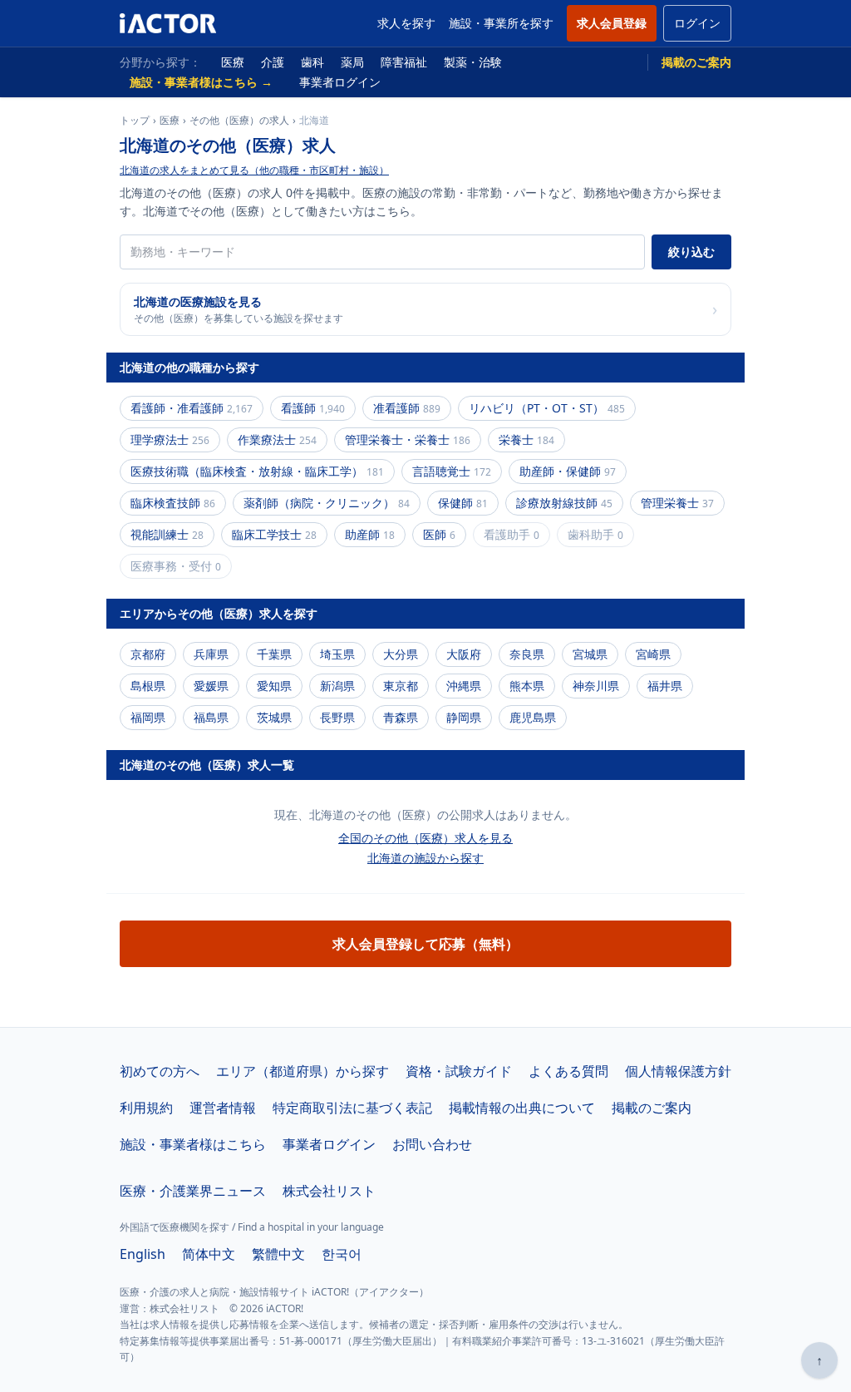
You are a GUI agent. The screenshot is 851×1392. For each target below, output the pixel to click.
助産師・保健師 (567, 471)
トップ (135, 120)
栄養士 (526, 439)
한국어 (342, 1254)
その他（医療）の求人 (239, 120)
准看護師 (406, 408)
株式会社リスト (329, 1191)
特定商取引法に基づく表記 (352, 1107)
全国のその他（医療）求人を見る (425, 838)
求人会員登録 (612, 23)
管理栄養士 (677, 503)
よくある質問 (568, 1071)
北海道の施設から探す (425, 858)
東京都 (400, 686)
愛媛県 (211, 686)
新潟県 (337, 686)
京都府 (147, 654)
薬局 (352, 62)
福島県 (211, 717)
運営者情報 (222, 1107)
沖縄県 (463, 686)
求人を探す (406, 23)
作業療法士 (277, 439)
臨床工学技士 (274, 534)
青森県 (400, 717)
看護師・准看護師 (191, 408)
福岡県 (147, 717)
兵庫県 (211, 654)
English (142, 1254)
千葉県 (274, 654)
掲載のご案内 (696, 62)
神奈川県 (596, 686)
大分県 (400, 654)
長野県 (337, 717)
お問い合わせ (432, 1144)
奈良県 (526, 654)
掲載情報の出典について (522, 1107)
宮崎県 (653, 654)
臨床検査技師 (172, 503)
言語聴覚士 (451, 471)
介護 (272, 62)
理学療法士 (169, 439)
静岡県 (463, 717)
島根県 (147, 686)
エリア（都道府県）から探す (302, 1071)
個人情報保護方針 (678, 1071)
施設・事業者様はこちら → (201, 82)
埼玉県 (337, 654)
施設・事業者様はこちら (193, 1144)
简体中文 (208, 1254)
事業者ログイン (340, 82)
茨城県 (274, 717)
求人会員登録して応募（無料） (425, 944)
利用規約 (146, 1107)
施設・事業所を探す (501, 23)
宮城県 (590, 654)
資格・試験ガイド (459, 1071)
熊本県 (526, 686)
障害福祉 (404, 62)
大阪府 (463, 654)
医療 (232, 62)
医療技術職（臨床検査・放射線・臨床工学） (257, 471)
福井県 (664, 686)
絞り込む (691, 251)
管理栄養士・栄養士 (407, 439)
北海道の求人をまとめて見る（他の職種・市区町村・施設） (254, 170)
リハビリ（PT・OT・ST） (547, 408)
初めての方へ (159, 1071)
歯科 (312, 62)
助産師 (370, 534)
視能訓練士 (167, 534)
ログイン (697, 23)
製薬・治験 (473, 62)
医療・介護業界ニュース (193, 1191)
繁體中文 (278, 1254)
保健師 (463, 503)
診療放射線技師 (564, 503)
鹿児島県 (532, 717)
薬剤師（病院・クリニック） (326, 503)
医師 (439, 534)
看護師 (313, 408)
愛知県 (274, 686)
